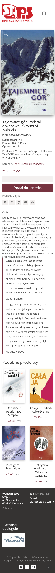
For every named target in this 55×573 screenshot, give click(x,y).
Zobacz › (7, 508)
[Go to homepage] (17, 13)
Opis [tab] (5, 212)
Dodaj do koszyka (27, 188)
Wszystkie (39, 163)
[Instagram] (27, 567)
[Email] (25, 202)
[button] (51, 13)
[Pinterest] (18, 202)
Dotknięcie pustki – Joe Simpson (13, 411)
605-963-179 (42, 493)
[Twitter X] (12, 202)
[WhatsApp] (32, 202)
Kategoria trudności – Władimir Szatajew (41, 470)
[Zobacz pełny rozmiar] (6, 34)
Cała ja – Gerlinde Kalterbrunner (41, 409)
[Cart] (44, 13)
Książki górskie (23, 163)
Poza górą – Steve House (14, 467)
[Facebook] (5, 202)
